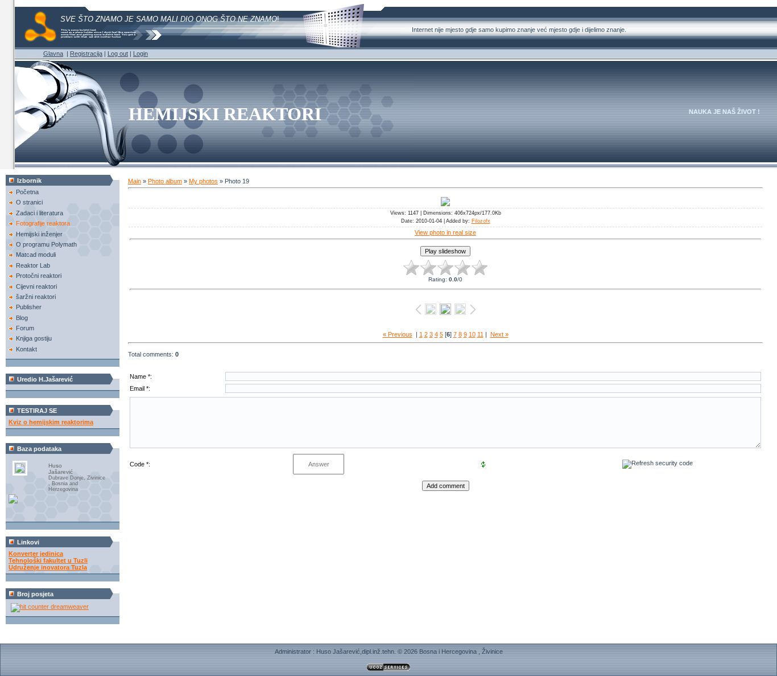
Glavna (53, 53)
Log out (118, 53)
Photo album (165, 181)
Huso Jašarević (60, 468)
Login (140, 53)
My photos (203, 181)
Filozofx (481, 221)
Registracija (86, 53)
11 (480, 334)
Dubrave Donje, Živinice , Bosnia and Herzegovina (76, 483)
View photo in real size (445, 232)
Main (134, 181)
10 (472, 334)
